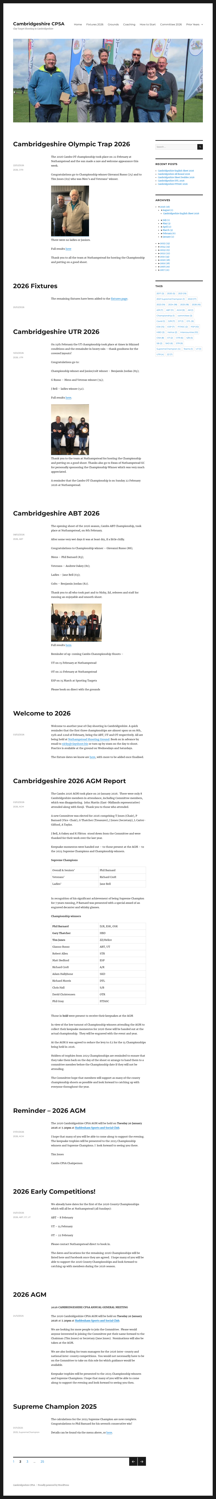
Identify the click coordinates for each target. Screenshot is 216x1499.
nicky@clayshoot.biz (75, 743)
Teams (188, 349)
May (166, 223)
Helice (172, 332)
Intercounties (189, 332)
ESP (171, 326)
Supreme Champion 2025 (55, 1406)
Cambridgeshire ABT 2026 (56, 513)
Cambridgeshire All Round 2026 (174, 174)
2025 (15, 1432)
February (169, 233)
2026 (15, 169)
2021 (164, 256)
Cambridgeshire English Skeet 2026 (176, 170)
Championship (166, 315)
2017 (164, 270)
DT (180, 321)
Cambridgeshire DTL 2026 (171, 180)
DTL (190, 321)
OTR (21, 169)
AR (190, 310)
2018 (165, 266)
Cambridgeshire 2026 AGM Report (69, 781)
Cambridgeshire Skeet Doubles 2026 (176, 177)
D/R (171, 321)
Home (78, 24)
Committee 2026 (171, 24)
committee (185, 315)
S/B (189, 337)
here (68, 248)
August (168, 210)
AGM (21, 806)
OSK (160, 337)
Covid (161, 321)
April (167, 226)
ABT (21, 539)
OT (25, 1217)
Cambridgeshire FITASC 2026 (173, 184)
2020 (165, 260)
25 (43, 1461)
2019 (165, 263)
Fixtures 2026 (94, 24)
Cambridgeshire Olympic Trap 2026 (71, 144)
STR (179, 343)
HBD (160, 332)
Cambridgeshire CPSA (38, 23)
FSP (195, 326)
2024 (165, 246)
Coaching (129, 24)
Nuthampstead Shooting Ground (88, 739)
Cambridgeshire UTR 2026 (56, 332)
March (168, 230)
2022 (165, 253)
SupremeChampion (29, 1432)
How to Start (148, 24)
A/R (160, 310)
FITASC (183, 326)
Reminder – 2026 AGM (49, 1110)
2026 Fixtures (35, 286)
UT (29, 1217)
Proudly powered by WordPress (53, 1485)
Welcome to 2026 (42, 713)
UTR (21, 357)
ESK (160, 326)
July (166, 220)
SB (159, 343)
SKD (169, 343)
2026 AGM (29, 1294)
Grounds (113, 24)
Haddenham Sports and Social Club (97, 1127)
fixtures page (119, 298)
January (168, 236)
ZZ (170, 354)
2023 (165, 250)
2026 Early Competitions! (54, 1191)
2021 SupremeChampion (171, 299)
